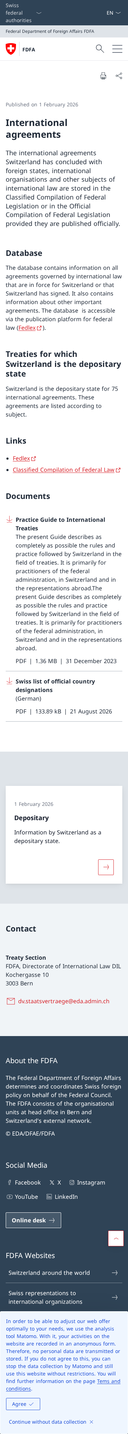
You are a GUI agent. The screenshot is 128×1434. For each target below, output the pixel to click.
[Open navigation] (117, 49)
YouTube (26, 1197)
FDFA (28, 49)
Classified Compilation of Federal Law (63, 470)
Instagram (91, 1182)
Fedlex (27, 328)
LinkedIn (66, 1197)
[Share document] (119, 76)
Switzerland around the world (49, 1273)
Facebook (28, 1182)
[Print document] (103, 76)
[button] (116, 1238)
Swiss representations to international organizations (45, 1297)
